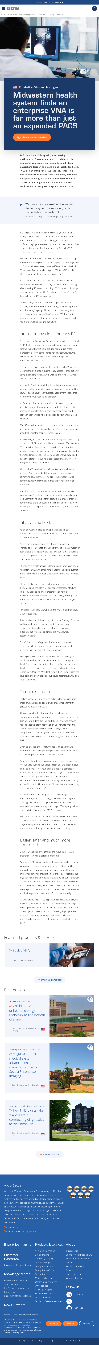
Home (3, 14)
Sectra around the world (77, 1258)
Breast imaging (42, 1254)
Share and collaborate (45, 1293)
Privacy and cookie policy (30, 1340)
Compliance (9, 1291)
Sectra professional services (48, 1301)
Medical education (43, 1277)
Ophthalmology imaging (46, 1281)
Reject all (70, 1323)
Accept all (54, 1323)
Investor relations (74, 1274)
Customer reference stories (17, 1264)
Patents (69, 1270)
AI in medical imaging (45, 1250)
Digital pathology (42, 1262)
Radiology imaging (43, 1289)
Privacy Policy (18, 1332)
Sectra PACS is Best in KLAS (79, 1254)
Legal (52, 1340)
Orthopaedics (41, 1285)
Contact (69, 1262)
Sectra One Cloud (43, 1297)
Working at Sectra (74, 1277)
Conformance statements (16, 1288)
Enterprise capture (44, 1266)
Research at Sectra (75, 1266)
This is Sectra (72, 1250)
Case (8, 14)
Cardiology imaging (44, 1258)
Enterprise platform (44, 1270)
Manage (86, 1323)
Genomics (40, 1274)
